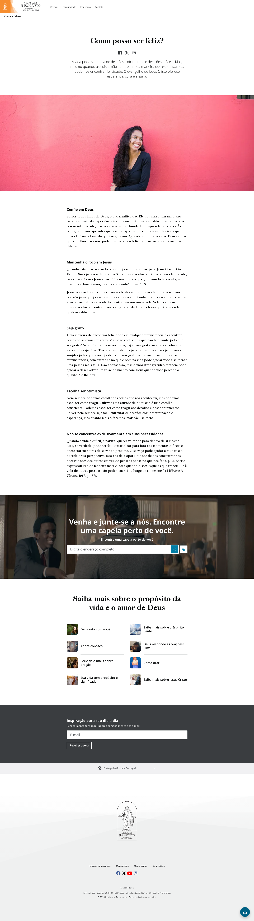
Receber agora (79, 745)
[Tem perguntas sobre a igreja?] (245, 912)
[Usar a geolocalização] (183, 549)
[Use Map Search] (174, 549)
